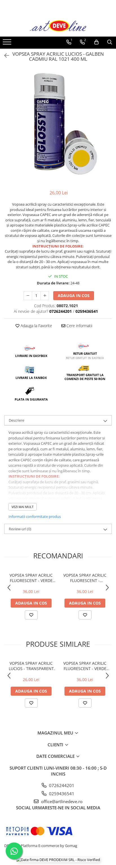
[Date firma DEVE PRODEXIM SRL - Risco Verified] (58, 859)
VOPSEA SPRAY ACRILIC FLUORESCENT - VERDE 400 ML (31, 577)
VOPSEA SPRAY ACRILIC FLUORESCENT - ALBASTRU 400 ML (84, 577)
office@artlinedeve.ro (61, 801)
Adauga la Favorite (35, 325)
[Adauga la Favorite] (31, 614)
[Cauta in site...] (109, 42)
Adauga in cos (74, 295)
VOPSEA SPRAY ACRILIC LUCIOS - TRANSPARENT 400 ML (31, 665)
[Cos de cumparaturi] (96, 42)
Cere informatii (78, 325)
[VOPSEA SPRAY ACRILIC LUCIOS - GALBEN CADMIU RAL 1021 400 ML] (58, 124)
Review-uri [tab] (20, 528)
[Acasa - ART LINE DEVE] (58, 26)
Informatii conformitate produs (34, 516)
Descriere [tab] (16, 420)
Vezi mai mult (23, 507)
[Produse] (8, 43)
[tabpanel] (58, 124)
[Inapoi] (4, 55)
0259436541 (61, 793)
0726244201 (61, 785)
